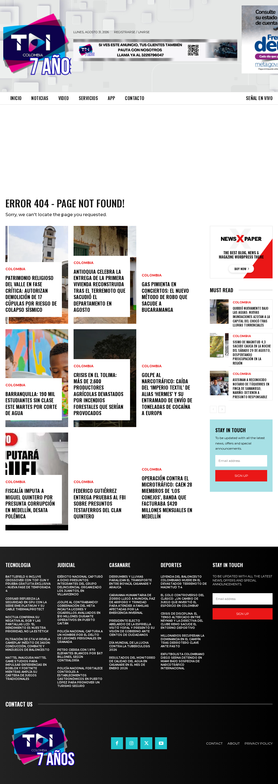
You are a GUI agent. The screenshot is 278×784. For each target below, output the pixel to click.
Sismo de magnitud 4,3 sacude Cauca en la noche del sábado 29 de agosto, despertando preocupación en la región (252, 352)
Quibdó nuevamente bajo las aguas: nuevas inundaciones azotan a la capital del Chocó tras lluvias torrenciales (251, 316)
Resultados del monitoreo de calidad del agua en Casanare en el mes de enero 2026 (132, 663)
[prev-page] (213, 409)
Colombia (15, 269)
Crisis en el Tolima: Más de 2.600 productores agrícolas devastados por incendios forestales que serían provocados (98, 393)
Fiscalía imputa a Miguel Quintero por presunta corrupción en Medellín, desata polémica (30, 503)
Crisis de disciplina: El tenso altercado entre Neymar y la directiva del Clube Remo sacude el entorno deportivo (182, 621)
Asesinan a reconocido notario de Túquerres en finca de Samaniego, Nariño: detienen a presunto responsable (251, 388)
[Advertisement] (139, 145)
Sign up (241, 476)
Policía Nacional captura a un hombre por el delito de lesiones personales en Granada (80, 637)
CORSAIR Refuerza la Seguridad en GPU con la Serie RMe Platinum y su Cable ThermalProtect (26, 604)
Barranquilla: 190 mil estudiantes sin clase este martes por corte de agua (31, 403)
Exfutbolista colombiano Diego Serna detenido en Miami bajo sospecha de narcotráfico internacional (182, 661)
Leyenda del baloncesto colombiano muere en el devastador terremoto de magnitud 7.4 (184, 582)
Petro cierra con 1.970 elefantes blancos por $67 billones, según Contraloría (80, 655)
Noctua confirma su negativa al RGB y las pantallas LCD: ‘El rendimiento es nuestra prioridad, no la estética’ (27, 624)
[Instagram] (132, 743)
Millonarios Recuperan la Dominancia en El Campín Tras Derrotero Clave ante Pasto (182, 641)
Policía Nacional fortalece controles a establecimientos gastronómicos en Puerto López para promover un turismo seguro (80, 677)
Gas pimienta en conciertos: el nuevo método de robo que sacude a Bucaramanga (165, 297)
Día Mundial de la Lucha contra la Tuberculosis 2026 (129, 646)
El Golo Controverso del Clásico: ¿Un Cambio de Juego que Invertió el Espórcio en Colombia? (182, 600)
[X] (146, 743)
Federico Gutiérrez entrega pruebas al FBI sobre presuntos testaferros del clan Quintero (100, 503)
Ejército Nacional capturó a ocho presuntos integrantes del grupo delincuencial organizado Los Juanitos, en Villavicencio (80, 585)
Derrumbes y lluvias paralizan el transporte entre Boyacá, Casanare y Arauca (130, 582)
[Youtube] (161, 743)
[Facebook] (117, 743)
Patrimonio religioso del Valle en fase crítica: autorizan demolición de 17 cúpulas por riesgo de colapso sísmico (31, 293)
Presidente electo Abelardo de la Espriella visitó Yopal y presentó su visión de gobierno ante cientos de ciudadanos (132, 628)
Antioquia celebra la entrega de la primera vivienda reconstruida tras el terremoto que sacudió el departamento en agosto (99, 290)
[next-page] (222, 409)
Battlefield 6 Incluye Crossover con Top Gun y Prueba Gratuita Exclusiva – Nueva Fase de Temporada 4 (27, 584)
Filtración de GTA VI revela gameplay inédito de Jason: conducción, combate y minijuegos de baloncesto (27, 644)
